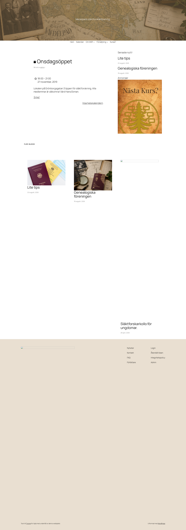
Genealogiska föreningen (137, 68)
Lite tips (124, 58)
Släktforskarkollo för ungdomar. (136, 326)
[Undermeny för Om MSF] (94, 42)
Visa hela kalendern (92, 103)
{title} (37, 97)
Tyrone (28, 523)
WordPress (161, 523)
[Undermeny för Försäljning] (107, 42)
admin (42, 67)
